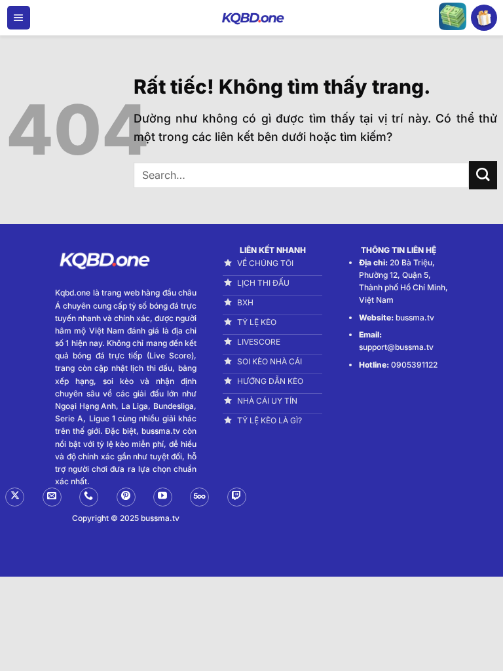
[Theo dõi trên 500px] (199, 497)
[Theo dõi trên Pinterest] (126, 497)
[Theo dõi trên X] (14, 497)
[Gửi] (483, 175)
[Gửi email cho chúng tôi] (52, 497)
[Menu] (18, 17)
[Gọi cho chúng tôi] (88, 497)
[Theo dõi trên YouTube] (162, 497)
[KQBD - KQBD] (251, 17)
